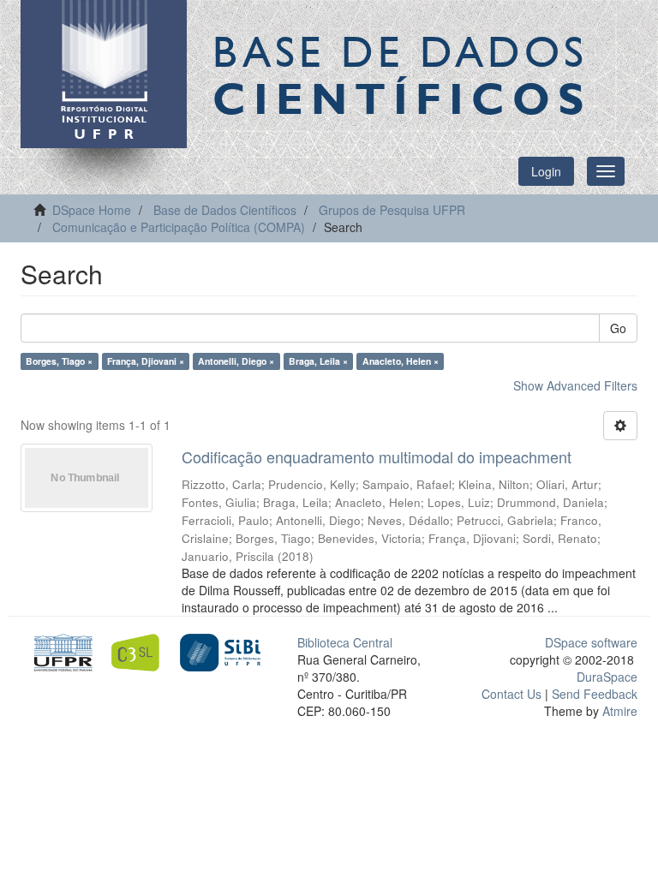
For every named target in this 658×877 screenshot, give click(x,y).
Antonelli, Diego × (236, 361)
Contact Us (511, 693)
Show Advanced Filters (575, 385)
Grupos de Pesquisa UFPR (392, 209)
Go (618, 328)
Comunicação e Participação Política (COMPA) (178, 227)
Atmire (618, 710)
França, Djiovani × (145, 361)
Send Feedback (594, 693)
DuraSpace (607, 676)
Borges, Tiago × (59, 361)
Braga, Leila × (318, 361)
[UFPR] (60, 650)
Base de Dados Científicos (224, 209)
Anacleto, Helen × (400, 361)
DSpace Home (91, 209)
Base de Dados (401, 74)
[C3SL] (140, 650)
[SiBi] (220, 650)
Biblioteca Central (344, 642)
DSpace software (591, 642)
